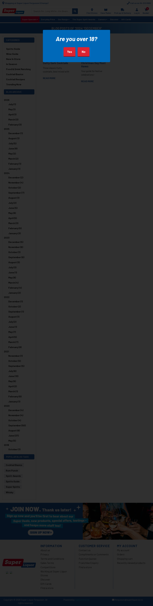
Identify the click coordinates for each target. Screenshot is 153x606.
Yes (69, 51)
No (83, 51)
